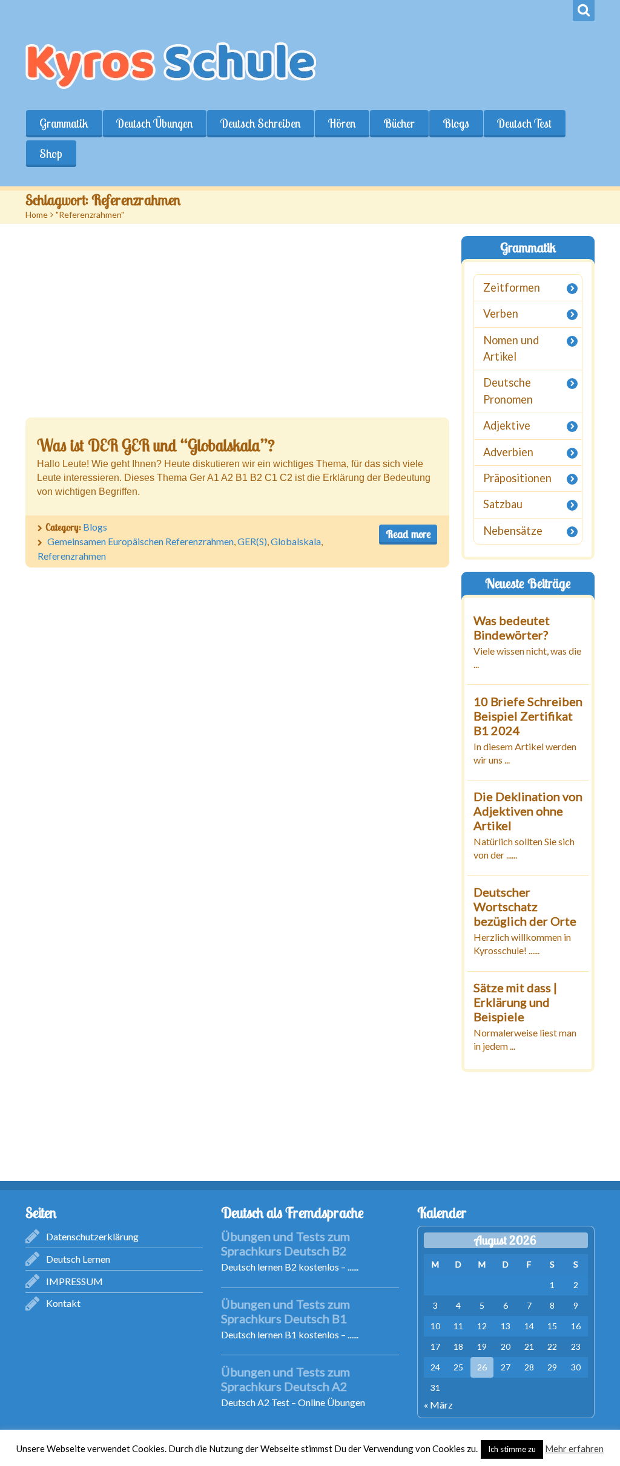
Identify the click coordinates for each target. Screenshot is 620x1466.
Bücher (399, 123)
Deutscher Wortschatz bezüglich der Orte (524, 906)
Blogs (456, 123)
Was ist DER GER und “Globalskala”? (156, 445)
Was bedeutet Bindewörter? (511, 627)
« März (438, 1404)
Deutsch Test (524, 123)
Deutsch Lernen (78, 1259)
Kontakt (63, 1303)
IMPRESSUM (74, 1281)
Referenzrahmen (72, 555)
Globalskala (296, 541)
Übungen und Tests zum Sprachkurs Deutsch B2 (285, 1243)
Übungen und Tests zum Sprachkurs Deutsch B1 (285, 1311)
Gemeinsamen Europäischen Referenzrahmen (140, 541)
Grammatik (63, 123)
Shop (50, 153)
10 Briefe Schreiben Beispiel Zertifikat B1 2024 (527, 716)
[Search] (584, 10)
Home (36, 214)
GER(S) (252, 541)
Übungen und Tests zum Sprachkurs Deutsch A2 (285, 1378)
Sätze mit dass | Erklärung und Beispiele (515, 1002)
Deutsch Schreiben (260, 123)
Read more (408, 534)
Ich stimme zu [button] (512, 1449)
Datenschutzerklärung (92, 1236)
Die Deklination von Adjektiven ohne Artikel (527, 811)
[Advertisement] (237, 326)
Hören (341, 123)
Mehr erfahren (574, 1448)
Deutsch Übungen (154, 123)
